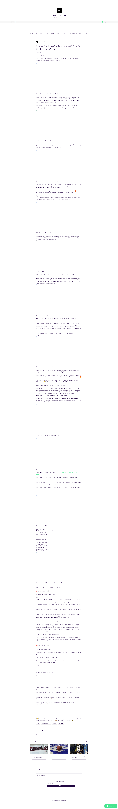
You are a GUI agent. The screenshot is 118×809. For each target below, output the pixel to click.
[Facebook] (10, 22)
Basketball (52, 33)
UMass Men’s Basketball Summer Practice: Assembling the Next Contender (38, 756)
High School (61, 723)
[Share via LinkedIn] (42, 730)
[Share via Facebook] (36, 730)
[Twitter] (13, 22)
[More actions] (81, 42)
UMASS (58, 33)
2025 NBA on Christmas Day (58, 756)
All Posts (31, 33)
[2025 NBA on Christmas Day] (59, 749)
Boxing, (41, 33)
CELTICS (63, 33)
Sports (38, 723)
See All (86, 741)
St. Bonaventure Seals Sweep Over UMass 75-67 (78, 756)
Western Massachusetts (46, 723)
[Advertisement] (22, 3)
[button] (86, 33)
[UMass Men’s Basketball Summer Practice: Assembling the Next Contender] (39, 749)
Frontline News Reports (72, 33)
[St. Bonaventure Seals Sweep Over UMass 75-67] (79, 749)
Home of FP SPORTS (59, 17)
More (80, 33)
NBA (36, 33)
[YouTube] (15, 22)
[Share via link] (45, 730)
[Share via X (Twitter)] (39, 730)
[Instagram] (12, 22)
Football (46, 33)
